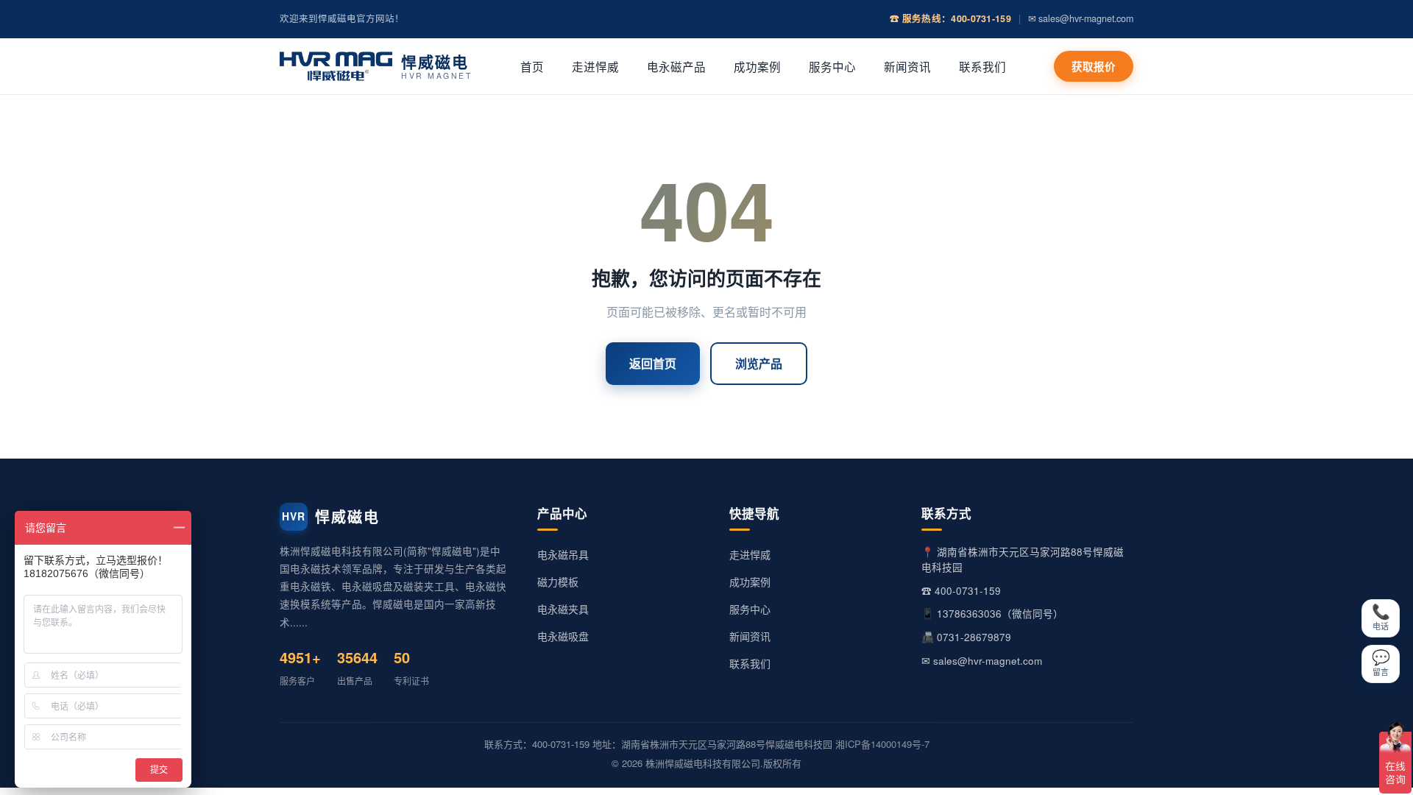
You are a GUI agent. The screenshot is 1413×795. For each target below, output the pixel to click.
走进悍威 (595, 66)
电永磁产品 (676, 66)
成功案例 (757, 66)
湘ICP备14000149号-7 (882, 744)
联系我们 (982, 66)
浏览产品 (758, 363)
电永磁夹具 (563, 608)
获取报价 (1094, 66)
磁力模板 (557, 581)
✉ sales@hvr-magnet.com (1080, 18)
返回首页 (652, 363)
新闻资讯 (907, 66)
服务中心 (832, 66)
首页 (532, 66)
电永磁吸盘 (563, 636)
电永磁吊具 (563, 554)
